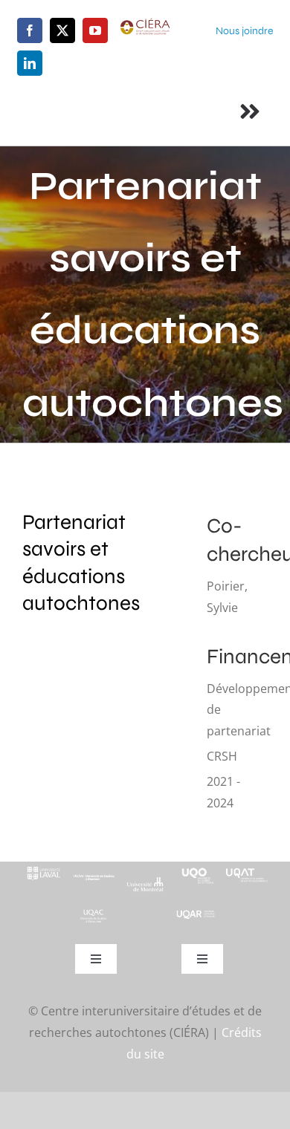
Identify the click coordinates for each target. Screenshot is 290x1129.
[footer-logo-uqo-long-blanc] (195, 867)
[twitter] (62, 30)
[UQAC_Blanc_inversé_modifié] (94, 913)
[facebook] (29, 30)
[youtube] (95, 30)
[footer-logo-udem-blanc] (144, 882)
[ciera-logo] (145, 24)
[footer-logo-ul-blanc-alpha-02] (42, 867)
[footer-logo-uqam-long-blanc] (94, 875)
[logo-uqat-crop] (246, 867)
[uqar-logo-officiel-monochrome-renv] (195, 915)
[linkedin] (29, 63)
